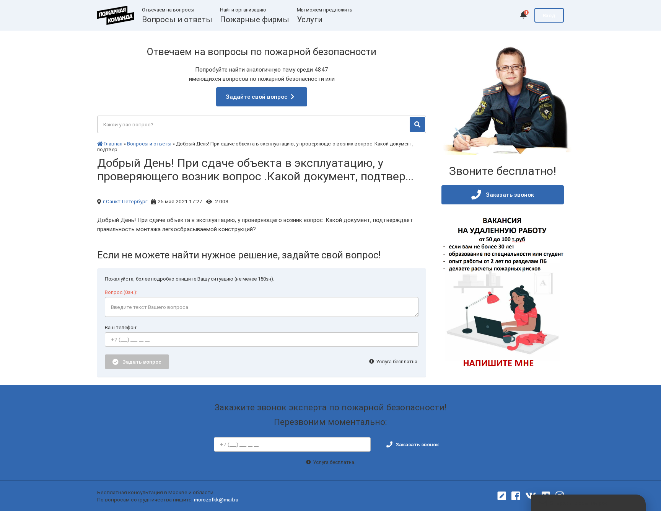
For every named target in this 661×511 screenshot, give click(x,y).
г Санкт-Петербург (125, 201)
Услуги (309, 19)
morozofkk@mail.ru (216, 499)
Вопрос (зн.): (121, 292)
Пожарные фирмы (254, 19)
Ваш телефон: (121, 327)
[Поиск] (417, 124)
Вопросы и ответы (177, 19)
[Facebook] (515, 496)
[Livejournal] (502, 496)
